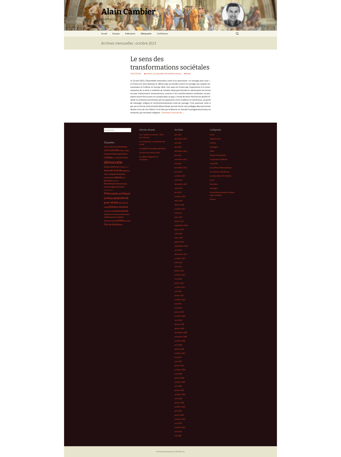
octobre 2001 (179, 427)
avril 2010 (178, 308)
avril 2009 (178, 320)
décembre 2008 (180, 332)
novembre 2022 (180, 159)
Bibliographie (146, 33)
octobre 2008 (179, 341)
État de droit (110, 224)
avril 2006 (178, 374)
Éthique (120, 224)
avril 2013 (178, 266)
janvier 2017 (179, 221)
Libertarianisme (109, 177)
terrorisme (125, 214)
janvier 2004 (179, 402)
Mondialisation (111, 183)
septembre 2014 (181, 246)
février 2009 (179, 324)
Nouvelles (214, 184)
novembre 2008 (180, 336)
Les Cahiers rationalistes (219, 172)
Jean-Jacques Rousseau (114, 174)
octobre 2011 (179, 287)
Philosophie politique (117, 193)
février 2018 (179, 204)
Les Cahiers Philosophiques (221, 167)
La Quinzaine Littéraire (219, 159)
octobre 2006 (179, 369)
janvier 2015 (179, 242)
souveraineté (121, 210)
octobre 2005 (179, 382)
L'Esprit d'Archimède (218, 155)
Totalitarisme (108, 217)
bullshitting (123, 147)
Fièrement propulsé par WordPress (170, 451)
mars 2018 (178, 200)
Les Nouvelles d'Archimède (163, 73)
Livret (212, 180)
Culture (115, 158)
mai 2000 (177, 435)
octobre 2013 (179, 258)
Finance (126, 167)
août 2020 (178, 180)
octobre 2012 (179, 275)
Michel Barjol (114, 181)
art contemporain (112, 147)
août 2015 (178, 233)
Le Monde (214, 163)
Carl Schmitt (111, 150)
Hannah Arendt (113, 170)
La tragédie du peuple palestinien (152, 148)
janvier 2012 (179, 283)
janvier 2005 (179, 390)
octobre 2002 (179, 419)
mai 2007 (177, 357)
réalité (106, 207)
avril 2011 (178, 291)
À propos (116, 33)
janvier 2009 (179, 328)
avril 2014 (178, 250)
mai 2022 (177, 163)
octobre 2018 (179, 196)
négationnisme (117, 186)
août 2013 (178, 262)
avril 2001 (178, 431)
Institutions (126, 171)
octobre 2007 (179, 353)
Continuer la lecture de (172, 112)
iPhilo (212, 151)
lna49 (123, 178)
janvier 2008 (179, 349)
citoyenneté (109, 153)
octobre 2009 (179, 316)
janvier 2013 (179, 270)
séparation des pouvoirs (113, 214)
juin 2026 (177, 134)
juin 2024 (177, 147)
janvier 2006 (179, 378)
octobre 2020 (179, 176)
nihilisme (107, 187)
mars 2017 (178, 217)
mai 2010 (177, 303)
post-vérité (110, 202)
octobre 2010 (179, 299)
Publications (130, 33)
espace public (110, 166)
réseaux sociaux (118, 207)
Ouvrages (214, 188)
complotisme (121, 153)
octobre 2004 (179, 394)
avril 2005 (178, 386)
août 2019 (178, 188)
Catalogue (214, 147)
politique (109, 198)
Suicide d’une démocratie (149, 152)
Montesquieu (122, 184)
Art (105, 147)
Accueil (104, 33)
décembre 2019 (180, 184)
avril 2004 (178, 398)
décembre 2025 (180, 139)
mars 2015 (178, 237)
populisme (121, 198)
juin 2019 (177, 192)
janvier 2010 (179, 312)
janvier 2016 (179, 229)
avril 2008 (178, 345)
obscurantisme (108, 190)
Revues (178, 73)
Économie (127, 221)
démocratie (113, 162)
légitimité (107, 181)
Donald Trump (122, 158)
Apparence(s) (215, 139)
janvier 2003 (179, 415)
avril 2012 (178, 279)
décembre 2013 (180, 254)
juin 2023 (177, 155)
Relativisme (122, 202)
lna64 (188, 73)
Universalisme (118, 217)
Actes (212, 134)
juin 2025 (177, 143)
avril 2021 (178, 172)
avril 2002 (178, 423)
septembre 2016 (181, 225)
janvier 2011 (179, 295)
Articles (149, 73)
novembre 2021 (180, 167)
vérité (119, 220)
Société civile (109, 211)
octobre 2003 (179, 407)
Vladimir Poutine (110, 221)
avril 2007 (178, 361)
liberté (118, 177)
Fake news (120, 167)
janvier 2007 (179, 365)
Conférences (162, 33)
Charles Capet (124, 150)
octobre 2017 (179, 209)
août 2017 (178, 213)
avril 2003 (178, 411)
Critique (108, 157)
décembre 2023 (180, 151)
